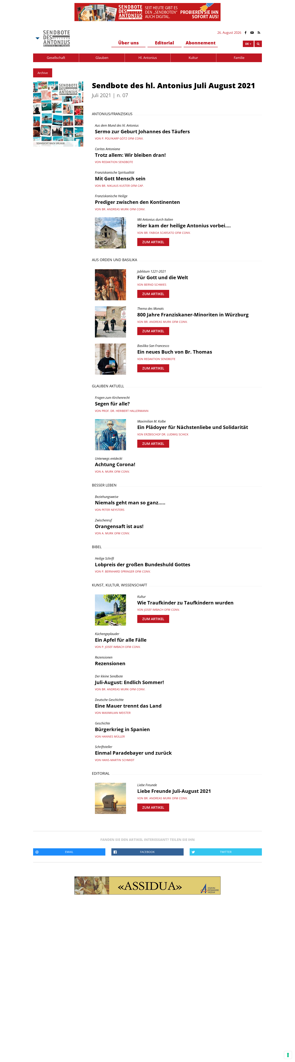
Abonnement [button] (201, 43)
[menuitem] (128, 43)
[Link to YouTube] (252, 32)
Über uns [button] (128, 43)
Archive (43, 73)
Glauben (102, 57)
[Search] (258, 44)
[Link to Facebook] (245, 32)
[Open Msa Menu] (37, 38)
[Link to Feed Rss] (259, 32)
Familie (239, 57)
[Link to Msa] (56, 38)
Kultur (193, 57)
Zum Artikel (153, 242)
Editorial (164, 43)
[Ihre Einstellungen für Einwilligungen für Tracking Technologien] (288, 1055)
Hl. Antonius (147, 57)
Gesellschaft (56, 57)
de (247, 44)
